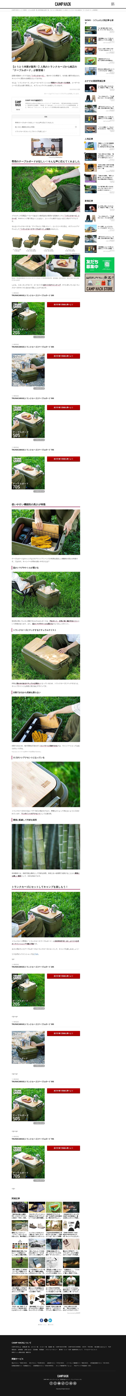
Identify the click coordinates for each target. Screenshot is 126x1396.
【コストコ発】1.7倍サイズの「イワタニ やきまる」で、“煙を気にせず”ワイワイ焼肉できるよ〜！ (106, 51)
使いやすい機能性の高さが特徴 (24, 127)
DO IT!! (84, 1347)
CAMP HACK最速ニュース (108, 42)
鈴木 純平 (112, 90)
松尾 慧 (112, 100)
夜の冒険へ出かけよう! (101, 1347)
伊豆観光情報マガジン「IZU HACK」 (100, 1363)
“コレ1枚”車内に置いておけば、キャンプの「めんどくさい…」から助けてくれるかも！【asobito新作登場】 (106, 30)
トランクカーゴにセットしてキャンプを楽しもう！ (31, 131)
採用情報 (20, 1349)
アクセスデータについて (90, 1349)
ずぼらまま (111, 32)
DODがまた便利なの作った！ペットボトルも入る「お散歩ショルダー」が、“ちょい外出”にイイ (106, 71)
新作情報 (51, 1324)
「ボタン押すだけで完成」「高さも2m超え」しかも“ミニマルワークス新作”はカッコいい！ (106, 155)
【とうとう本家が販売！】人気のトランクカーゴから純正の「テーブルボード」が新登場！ (74, 10)
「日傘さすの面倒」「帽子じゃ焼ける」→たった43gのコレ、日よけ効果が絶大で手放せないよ (106, 178)
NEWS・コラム (43, 1324)
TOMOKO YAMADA (110, 171)
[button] (14, 318)
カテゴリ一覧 (34, 1347)
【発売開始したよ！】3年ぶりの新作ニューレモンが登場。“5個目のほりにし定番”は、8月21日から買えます (106, 41)
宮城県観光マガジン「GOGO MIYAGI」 (43, 1366)
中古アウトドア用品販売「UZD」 (83, 1366)
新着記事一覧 (26, 1347)
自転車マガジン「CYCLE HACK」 (56, 1363)
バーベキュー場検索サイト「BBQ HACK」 (77, 1363)
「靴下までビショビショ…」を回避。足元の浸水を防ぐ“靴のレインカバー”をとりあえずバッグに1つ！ (106, 109)
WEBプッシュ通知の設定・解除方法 (21, 1352)
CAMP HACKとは (16, 1347)
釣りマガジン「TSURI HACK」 (37, 1363)
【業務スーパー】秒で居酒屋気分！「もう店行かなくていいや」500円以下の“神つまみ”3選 (106, 145)
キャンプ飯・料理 (89, 149)
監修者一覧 (51, 1347)
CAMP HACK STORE (61, 1347)
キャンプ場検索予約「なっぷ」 (64, 1366)
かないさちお (111, 63)
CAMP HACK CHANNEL (74, 1347)
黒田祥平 (112, 131)
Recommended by (71, 1313)
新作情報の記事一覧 (43, 10)
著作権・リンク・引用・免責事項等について (71, 1349)
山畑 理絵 (112, 182)
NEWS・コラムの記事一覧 (30, 10)
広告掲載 (35, 1349)
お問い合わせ (27, 1349)
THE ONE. (90, 1347)
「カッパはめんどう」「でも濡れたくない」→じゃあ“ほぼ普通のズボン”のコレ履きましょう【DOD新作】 (106, 98)
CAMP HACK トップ (17, 10)
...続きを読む (75, 107)
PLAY (109, 1347)
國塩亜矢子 (111, 149)
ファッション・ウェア (90, 181)
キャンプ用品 (88, 170)
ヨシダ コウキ (111, 230)
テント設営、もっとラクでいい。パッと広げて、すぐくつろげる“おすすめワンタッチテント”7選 (106, 229)
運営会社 (14, 1349)
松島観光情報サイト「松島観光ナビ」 (22, 1366)
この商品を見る (38, 337)
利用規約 (41, 1349)
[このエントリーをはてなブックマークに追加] (50, 1320)
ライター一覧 (43, 1347)
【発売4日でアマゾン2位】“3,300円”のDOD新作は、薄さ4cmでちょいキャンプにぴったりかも (106, 61)
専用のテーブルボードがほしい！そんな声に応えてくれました (34, 122)
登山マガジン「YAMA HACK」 (20, 1363)
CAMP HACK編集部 (33, 100)
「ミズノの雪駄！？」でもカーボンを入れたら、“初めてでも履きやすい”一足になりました (106, 128)
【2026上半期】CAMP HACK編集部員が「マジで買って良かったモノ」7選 (106, 166)
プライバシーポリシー (51, 1349)
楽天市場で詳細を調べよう (63, 304)
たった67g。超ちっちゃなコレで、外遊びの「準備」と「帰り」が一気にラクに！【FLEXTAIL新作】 (106, 88)
